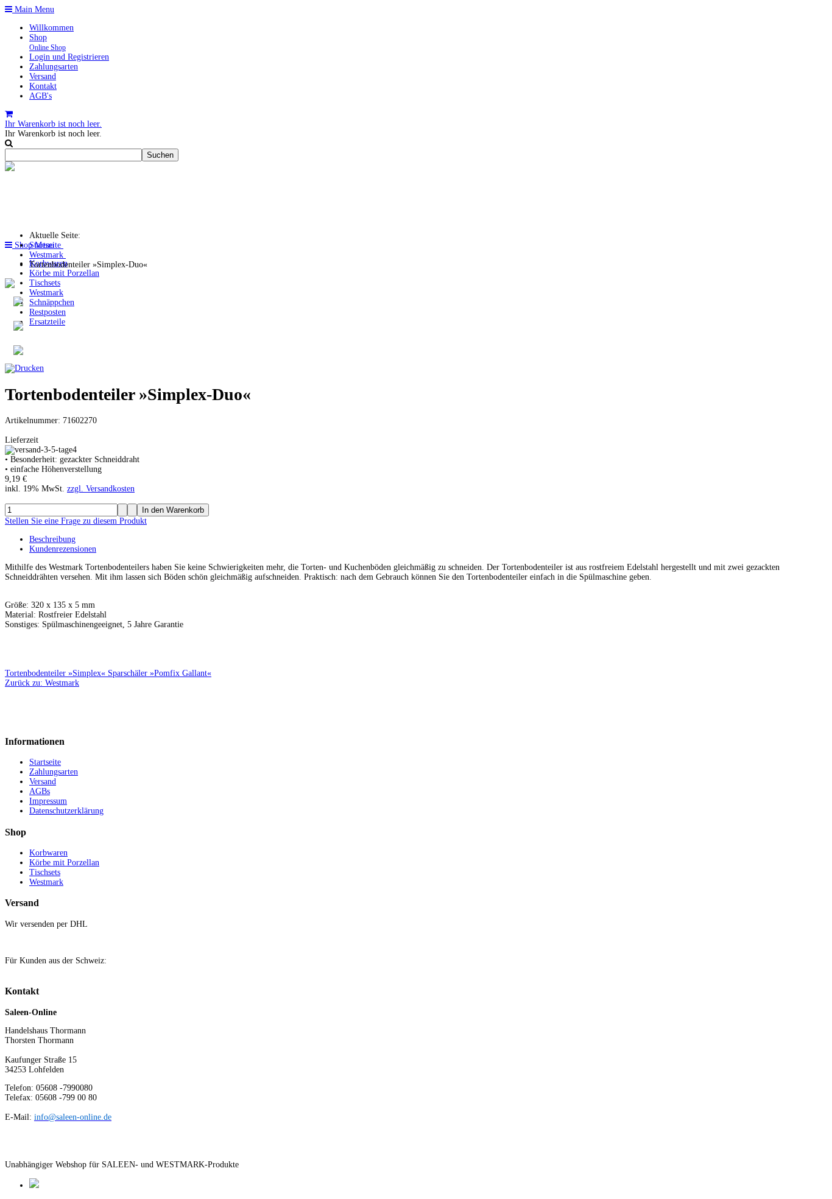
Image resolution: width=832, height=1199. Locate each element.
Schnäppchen (51, 302)
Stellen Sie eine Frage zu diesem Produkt (76, 521)
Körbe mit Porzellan (64, 273)
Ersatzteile (47, 321)
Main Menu (33, 9)
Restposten (47, 312)
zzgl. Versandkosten (101, 488)
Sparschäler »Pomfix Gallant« (159, 673)
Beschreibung (52, 539)
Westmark (46, 292)
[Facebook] (34, 1185)
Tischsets (44, 282)
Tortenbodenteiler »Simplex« (56, 673)
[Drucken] (24, 368)
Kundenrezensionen (62, 549)
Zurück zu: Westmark (42, 682)
